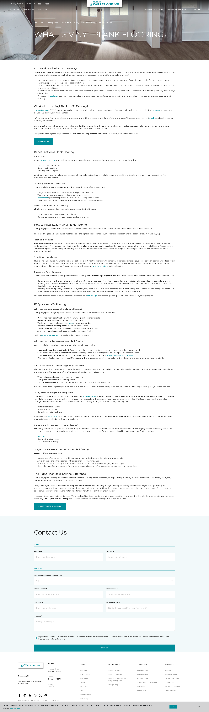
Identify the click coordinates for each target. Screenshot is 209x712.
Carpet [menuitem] (82, 682)
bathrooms (52, 416)
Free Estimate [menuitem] (85, 695)
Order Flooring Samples (49, 506)
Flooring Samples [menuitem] (115, 674)
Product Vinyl (67, 23)
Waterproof (42, 198)
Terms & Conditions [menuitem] (173, 686)
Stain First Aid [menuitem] (142, 674)
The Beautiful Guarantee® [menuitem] (147, 682)
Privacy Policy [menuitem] (170, 691)
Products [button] (14, 9)
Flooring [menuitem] (83, 670)
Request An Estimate (176, 9)
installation (53, 96)
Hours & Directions (154, 9)
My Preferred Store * (113, 602)
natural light (92, 296)
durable (152, 118)
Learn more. (15, 708)
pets (71, 323)
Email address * (111, 589)
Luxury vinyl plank (42, 110)
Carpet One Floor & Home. (34, 700)
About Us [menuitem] (168, 670)
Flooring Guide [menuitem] (142, 678)
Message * (38, 616)
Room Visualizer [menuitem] (114, 670)
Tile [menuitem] (81, 691)
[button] (191, 9)
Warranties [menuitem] (141, 686)
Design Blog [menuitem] (113, 685)
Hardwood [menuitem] (84, 678)
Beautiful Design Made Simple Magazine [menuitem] (117, 679)
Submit (104, 648)
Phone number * (40, 589)
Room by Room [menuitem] (171, 674)
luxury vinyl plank (48, 160)
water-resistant (90, 396)
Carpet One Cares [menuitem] (172, 678)
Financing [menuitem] (84, 699)
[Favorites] (195, 9)
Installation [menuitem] (141, 691)
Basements (42, 436)
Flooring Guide (52, 23)
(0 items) (199, 9)
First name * (38, 551)
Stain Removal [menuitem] (142, 670)
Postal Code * (39, 602)
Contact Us (43, 141)
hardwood (156, 110)
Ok (173, 707)
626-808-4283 (43, 4)
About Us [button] (42, 9)
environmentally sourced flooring (121, 355)
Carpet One (38, 23)
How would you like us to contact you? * (49, 575)
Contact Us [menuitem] (169, 682)
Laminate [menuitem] (84, 686)
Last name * (110, 551)
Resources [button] (29, 9)
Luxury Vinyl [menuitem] (85, 674)
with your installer (101, 266)
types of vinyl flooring (50, 335)
